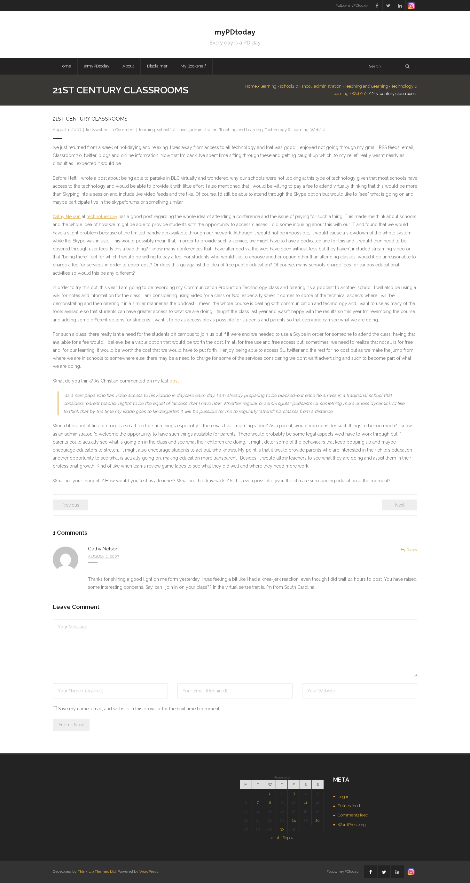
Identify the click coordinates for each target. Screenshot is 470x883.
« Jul (274, 837)
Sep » (287, 837)
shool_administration (321, 86)
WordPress (148, 871)
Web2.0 (359, 93)
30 (282, 829)
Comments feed (353, 815)
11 (305, 802)
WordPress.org (352, 824)
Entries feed (349, 805)
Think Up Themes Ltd (97, 871)
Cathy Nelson (67, 216)
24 (294, 820)
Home (65, 66)
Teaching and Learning (366, 86)
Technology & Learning (287, 129)
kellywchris (97, 129)
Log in (343, 796)
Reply (411, 550)
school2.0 (289, 86)
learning (269, 86)
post (174, 380)
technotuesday (102, 216)
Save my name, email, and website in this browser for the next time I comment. (139, 708)
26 (317, 820)
